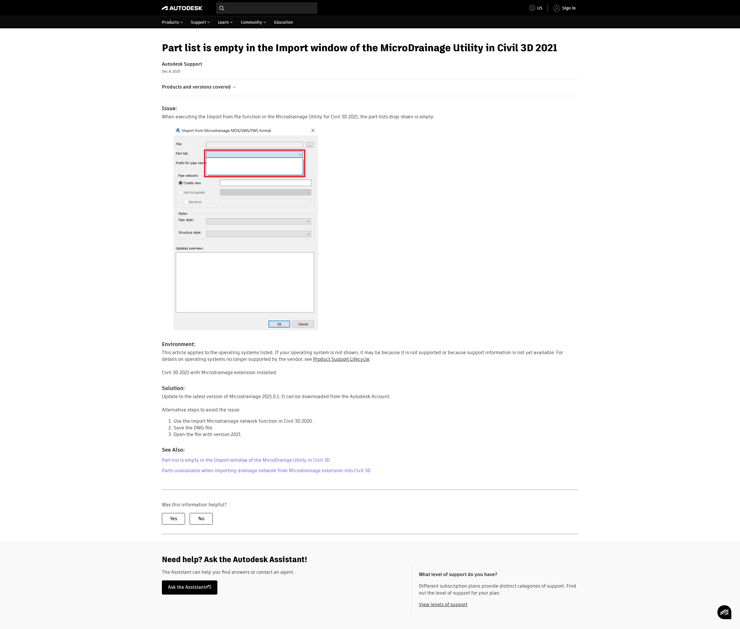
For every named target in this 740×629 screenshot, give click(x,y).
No (201, 518)
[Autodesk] (182, 8)
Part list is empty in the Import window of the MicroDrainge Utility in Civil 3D (246, 460)
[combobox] (266, 8)
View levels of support (443, 604)
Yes (173, 518)
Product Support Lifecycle (341, 359)
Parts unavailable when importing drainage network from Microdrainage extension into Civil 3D (266, 470)
